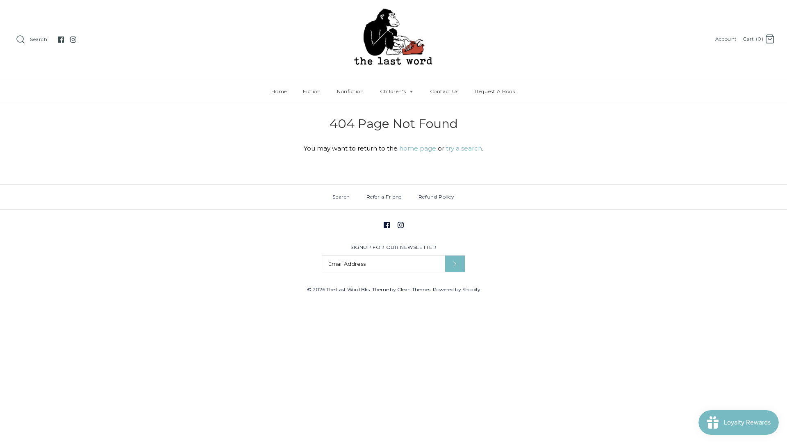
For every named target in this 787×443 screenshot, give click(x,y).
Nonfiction (350, 91)
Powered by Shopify (456, 289)
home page (417, 148)
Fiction (312, 91)
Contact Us (444, 91)
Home (279, 91)
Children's (396, 91)
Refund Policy (437, 197)
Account (726, 39)
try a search (464, 148)
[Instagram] (73, 40)
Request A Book (495, 91)
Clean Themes (413, 289)
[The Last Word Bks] (394, 13)
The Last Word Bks (348, 289)
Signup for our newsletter (393, 247)
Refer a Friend (384, 197)
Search (39, 39)
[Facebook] (61, 40)
